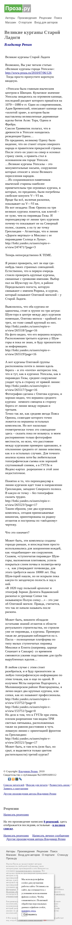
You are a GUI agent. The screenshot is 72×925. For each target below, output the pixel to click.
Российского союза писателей (29, 920)
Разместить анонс (60, 785)
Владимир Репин (18, 44)
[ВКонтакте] (9, 779)
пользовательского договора (28, 871)
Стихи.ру (62, 854)
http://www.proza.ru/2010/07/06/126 (28, 72)
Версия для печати (37, 785)
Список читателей (13, 785)
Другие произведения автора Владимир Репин (29, 793)
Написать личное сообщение (50, 835)
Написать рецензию (16, 814)
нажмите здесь (28, 911)
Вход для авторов (46, 22)
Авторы (10, 17)
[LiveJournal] (20, 779)
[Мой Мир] (17, 779)
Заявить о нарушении (15, 788)
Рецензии (45, 17)
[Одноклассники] (13, 779)
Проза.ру (11, 858)
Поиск (58, 17)
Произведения (27, 17)
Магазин (10, 22)
